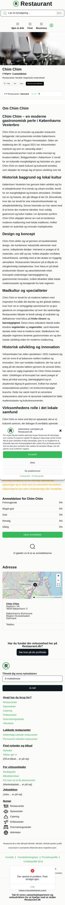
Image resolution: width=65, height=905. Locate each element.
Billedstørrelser (11, 776)
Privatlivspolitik (38, 476)
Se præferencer (32, 471)
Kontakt (9, 857)
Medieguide (9, 772)
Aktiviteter (8, 723)
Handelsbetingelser (28, 857)
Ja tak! (32, 688)
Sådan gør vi (10, 754)
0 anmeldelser (19, 73)
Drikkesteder (10, 715)
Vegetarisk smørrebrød (33, 78)
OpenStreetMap (47, 597)
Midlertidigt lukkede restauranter (20, 735)
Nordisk (18, 78)
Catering (7, 711)
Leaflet (37, 597)
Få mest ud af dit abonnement (19, 780)
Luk (32, 887)
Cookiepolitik (25, 476)
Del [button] (15, 83)
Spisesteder (9, 706)
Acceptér (32, 454)
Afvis (32, 462)
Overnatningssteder (13, 719)
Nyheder (7, 750)
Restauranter (8, 78)
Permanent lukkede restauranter (20, 739)
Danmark (25, 94)
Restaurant (36, 3)
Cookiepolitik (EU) (33, 861)
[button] (60, 430)
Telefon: (10, 624)
